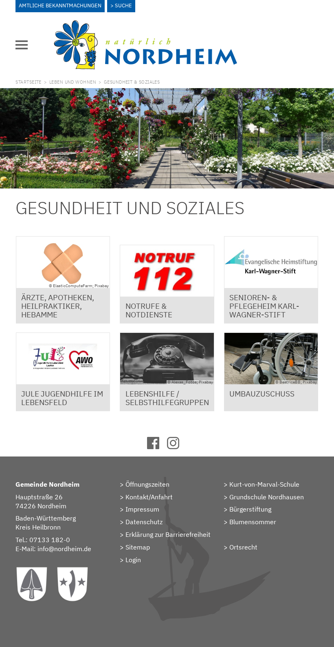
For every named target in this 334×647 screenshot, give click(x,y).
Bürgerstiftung (250, 509)
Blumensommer (252, 522)
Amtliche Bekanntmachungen (60, 5)
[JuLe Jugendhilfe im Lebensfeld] (63, 358)
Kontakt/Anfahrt (149, 497)
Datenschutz (144, 522)
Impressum (142, 509)
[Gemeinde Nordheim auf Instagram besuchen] (177, 447)
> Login (130, 560)
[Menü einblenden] (21, 45)
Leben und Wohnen (72, 82)
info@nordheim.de (64, 549)
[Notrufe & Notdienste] (167, 271)
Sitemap (137, 547)
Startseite (28, 82)
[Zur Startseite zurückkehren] (145, 25)
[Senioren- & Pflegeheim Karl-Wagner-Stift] (271, 262)
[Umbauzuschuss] (271, 358)
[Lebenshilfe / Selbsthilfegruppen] (167, 358)
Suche (123, 5)
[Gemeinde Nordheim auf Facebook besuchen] (157, 447)
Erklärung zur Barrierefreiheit (168, 534)
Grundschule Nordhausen (266, 497)
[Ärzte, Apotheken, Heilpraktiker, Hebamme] (63, 262)
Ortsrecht (243, 547)
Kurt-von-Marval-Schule (264, 484)
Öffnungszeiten (147, 484)
